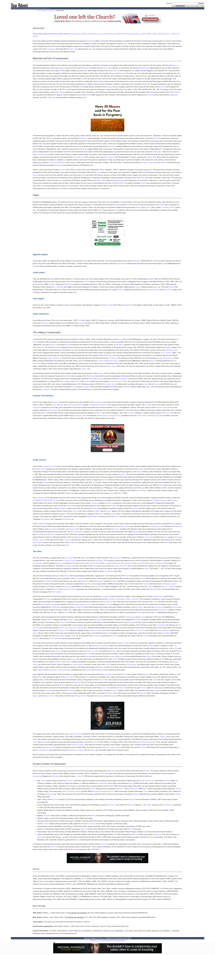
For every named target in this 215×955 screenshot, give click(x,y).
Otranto (72, 529)
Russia (179, 537)
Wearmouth (67, 586)
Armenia (70, 405)
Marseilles (86, 563)
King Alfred (166, 633)
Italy (88, 526)
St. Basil (54, 466)
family (177, 794)
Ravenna (150, 95)
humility (45, 482)
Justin (67, 630)
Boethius (61, 636)
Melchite (79, 405)
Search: (169, 3)
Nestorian (94, 405)
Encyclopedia (180, 6)
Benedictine (95, 645)
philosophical (121, 263)
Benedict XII (121, 688)
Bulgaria (36, 540)
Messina (177, 526)
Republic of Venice (77, 745)
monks (43, 469)
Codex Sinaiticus (53, 358)
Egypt (113, 73)
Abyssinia (122, 73)
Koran (73, 387)
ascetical (161, 415)
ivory (59, 188)
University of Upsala (70, 589)
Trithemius (72, 734)
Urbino (113, 146)
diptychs (112, 70)
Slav (165, 537)
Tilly (141, 780)
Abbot (73, 604)
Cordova (157, 384)
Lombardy (135, 599)
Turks (35, 742)
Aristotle (127, 387)
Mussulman (107, 384)
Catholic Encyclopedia (47, 10)
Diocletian (57, 347)
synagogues (66, 381)
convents (67, 540)
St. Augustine (110, 157)
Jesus (121, 289)
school (165, 407)
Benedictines (99, 670)
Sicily (85, 97)
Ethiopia (60, 405)
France (114, 690)
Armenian (131, 413)
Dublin (167, 584)
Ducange (150, 645)
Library (201, 6)
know (147, 405)
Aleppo (98, 180)
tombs (162, 205)
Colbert (101, 773)
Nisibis (172, 407)
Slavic (130, 829)
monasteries (50, 49)
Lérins (60, 563)
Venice (93, 789)
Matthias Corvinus (48, 696)
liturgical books (115, 415)
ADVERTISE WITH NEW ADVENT (113, 941)
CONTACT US (95, 941)
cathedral (172, 586)
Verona (178, 789)
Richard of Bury (80, 696)
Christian (169, 350)
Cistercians (53, 670)
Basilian (38, 469)
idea (130, 279)
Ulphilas (158, 589)
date (82, 175)
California (45, 323)
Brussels (62, 162)
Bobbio (80, 628)
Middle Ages (144, 68)
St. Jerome (167, 353)
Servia (42, 540)
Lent (112, 493)
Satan (146, 568)
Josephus (46, 519)
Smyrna (158, 834)
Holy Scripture (52, 410)
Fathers (192, 6)
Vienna (84, 369)
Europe (35, 175)
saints (116, 516)
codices (143, 183)
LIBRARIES (95, 849)
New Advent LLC (100, 938)
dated (111, 305)
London (81, 323)
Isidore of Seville (96, 630)
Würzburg (68, 628)
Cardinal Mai (150, 157)
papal (176, 95)
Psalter (171, 287)
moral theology (77, 664)
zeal (87, 670)
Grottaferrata (155, 526)
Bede (73, 636)
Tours (167, 610)
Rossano (116, 529)
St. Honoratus (38, 563)
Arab (60, 180)
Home (173, 6)
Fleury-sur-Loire (92, 651)
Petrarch (143, 688)
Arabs (89, 95)
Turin (80, 320)
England (58, 165)
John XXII (105, 688)
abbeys (163, 162)
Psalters (94, 516)
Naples (127, 305)
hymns (138, 287)
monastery (112, 358)
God (94, 482)
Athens (67, 284)
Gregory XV (149, 780)
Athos (71, 49)
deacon (35, 633)
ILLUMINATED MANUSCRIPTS (44, 500)
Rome (174, 65)
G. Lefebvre (58, 287)
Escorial (55, 799)
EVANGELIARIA (117, 183)
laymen (146, 674)
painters (53, 344)
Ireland (117, 563)
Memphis (137, 261)
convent (75, 511)
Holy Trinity (168, 289)
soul (121, 656)
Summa (187, 6)
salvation (112, 656)
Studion (109, 503)
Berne (75, 628)
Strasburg (165, 207)
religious (41, 670)
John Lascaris (116, 747)
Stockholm (83, 149)
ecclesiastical (73, 542)
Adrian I (71, 619)
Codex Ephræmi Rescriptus (108, 361)
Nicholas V (69, 780)
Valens (121, 344)
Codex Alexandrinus (165, 358)
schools (99, 379)
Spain (150, 586)
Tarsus (114, 581)
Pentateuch (53, 162)
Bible (197, 6)
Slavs (166, 542)
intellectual (85, 581)
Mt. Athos (51, 534)
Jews (86, 381)
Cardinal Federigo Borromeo (104, 791)
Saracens (36, 638)
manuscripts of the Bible (118, 381)
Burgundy (76, 682)
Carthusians (62, 670)
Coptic (151, 837)
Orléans (138, 619)
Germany (55, 776)
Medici (111, 786)
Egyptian (62, 68)
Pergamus (83, 138)
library (90, 41)
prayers (148, 656)
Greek (138, 415)
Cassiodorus (127, 563)
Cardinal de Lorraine (75, 750)
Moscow (166, 413)
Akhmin (98, 413)
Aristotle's (52, 284)
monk (142, 617)
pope (97, 586)
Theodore (174, 500)
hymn (150, 289)
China (105, 68)
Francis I (112, 805)
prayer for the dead (149, 162)
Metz (140, 612)
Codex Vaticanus (78, 157)
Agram (86, 68)
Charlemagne (158, 596)
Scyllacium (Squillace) (155, 563)
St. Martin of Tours (69, 560)
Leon (165, 586)
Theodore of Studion (159, 500)
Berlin (172, 207)
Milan (44, 413)
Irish (179, 625)
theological (86, 387)
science (86, 281)
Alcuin (155, 602)
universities (108, 674)
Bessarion (134, 789)
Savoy (49, 794)
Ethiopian (78, 415)
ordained (97, 511)
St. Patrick (96, 563)
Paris (34, 266)
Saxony (140, 607)
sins (155, 654)
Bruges (111, 696)
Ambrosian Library (109, 366)
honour (156, 289)
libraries (138, 207)
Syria (76, 49)
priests (175, 350)
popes (57, 576)
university (68, 677)
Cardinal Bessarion (146, 742)
